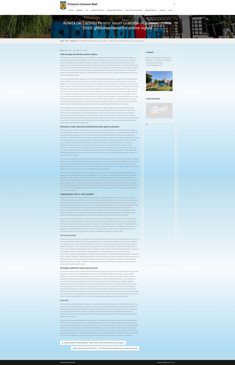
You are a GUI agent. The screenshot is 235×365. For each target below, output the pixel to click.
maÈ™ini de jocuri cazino (68, 235)
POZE (170, 10)
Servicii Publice (151, 10)
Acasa (71, 10)
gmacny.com (64, 300)
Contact (162, 10)
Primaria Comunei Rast (82, 4)
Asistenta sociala (97, 10)
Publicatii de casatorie (133, 10)
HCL (87, 10)
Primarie (79, 10)
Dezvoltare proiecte (114, 10)
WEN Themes (171, 362)
